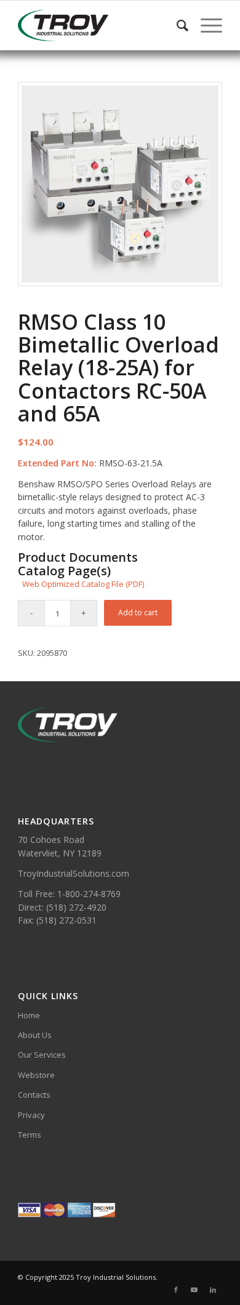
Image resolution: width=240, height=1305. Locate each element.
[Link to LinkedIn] (213, 1289)
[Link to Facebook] (176, 1289)
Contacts (34, 1094)
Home (29, 1015)
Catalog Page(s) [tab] (64, 571)
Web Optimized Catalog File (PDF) (83, 583)
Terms (29, 1134)
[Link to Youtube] (194, 1289)
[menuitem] (176, 25)
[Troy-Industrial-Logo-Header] (99, 25)
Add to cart (138, 612)
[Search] (176, 25)
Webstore (36, 1074)
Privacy (31, 1114)
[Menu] (205, 25)
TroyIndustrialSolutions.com (73, 873)
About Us (35, 1034)
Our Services (42, 1054)
